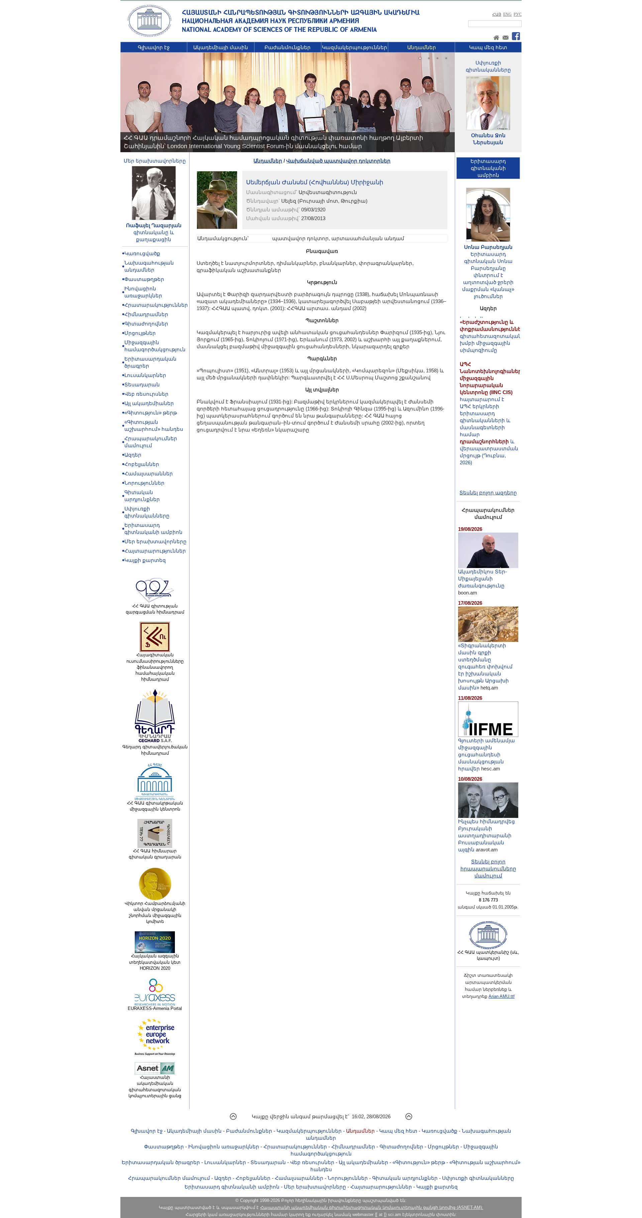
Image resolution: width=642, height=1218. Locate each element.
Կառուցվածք (142, 253)
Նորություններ (144, 483)
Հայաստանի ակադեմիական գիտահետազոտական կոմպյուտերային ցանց (154, 1086)
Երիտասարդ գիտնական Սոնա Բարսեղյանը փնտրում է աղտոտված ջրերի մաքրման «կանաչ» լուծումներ (488, 275)
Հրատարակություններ (156, 305)
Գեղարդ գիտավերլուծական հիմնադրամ (155, 749)
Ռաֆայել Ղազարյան (154, 225)
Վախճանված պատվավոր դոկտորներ (338, 161)
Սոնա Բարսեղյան (488, 247)
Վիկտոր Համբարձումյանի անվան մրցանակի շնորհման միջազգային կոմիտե (155, 912)
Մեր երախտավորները (155, 161)
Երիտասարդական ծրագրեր (161, 1162)
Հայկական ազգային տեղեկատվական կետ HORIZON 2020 (155, 961)
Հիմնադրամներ (146, 314)
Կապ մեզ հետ (488, 47)
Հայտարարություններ (155, 551)
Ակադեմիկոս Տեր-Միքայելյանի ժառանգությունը (482, 578)
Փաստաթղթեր (144, 279)
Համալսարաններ (148, 473)
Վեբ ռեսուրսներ (146, 394)
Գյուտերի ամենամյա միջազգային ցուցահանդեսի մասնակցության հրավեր (486, 754)
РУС (518, 14)
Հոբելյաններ (141, 464)
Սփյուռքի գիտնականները (478, 1178)
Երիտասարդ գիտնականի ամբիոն (232, 1187)
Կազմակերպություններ (354, 47)
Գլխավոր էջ (154, 47)
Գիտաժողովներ (146, 323)
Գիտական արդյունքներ (405, 1178)
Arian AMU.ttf (502, 996)
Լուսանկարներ (145, 375)
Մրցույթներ (140, 333)
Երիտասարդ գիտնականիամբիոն (488, 168)
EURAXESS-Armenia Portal (155, 1008)
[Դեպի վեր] (233, 1119)
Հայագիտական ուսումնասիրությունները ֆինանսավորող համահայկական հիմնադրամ (155, 667)
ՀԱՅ (496, 14)
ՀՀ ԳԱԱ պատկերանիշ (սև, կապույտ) (488, 955)
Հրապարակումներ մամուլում (169, 1178)
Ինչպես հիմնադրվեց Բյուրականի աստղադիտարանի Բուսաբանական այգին (486, 835)
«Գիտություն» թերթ (150, 412)
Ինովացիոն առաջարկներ (223, 1146)
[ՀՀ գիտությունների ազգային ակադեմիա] (149, 35)
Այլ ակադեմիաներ (149, 403)
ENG (507, 14)
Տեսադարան (142, 384)
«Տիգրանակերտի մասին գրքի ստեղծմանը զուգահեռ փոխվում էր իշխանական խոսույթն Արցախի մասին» (485, 666)
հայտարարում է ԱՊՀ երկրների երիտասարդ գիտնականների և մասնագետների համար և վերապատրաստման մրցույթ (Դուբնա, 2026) (492, 394)
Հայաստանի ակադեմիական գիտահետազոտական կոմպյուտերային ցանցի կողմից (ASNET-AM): (371, 1207)
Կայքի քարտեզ (145, 560)
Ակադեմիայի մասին (220, 47)
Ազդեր (132, 455)
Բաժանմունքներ (287, 47)
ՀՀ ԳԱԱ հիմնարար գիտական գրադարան (155, 853)
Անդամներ (421, 47)
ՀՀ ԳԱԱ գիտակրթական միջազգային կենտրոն (155, 806)
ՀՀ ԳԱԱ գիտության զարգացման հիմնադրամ (155, 609)
